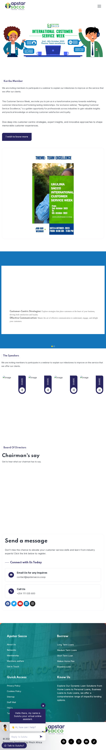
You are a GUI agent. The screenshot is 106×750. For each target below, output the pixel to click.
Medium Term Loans (67, 650)
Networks (11, 650)
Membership (13, 655)
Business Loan (64, 666)
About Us (11, 644)
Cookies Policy (14, 691)
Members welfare (15, 661)
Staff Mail (11, 702)
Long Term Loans (65, 644)
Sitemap (11, 696)
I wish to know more (17, 137)
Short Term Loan (65, 655)
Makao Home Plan (66, 661)
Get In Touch (13, 666)
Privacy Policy (13, 685)
